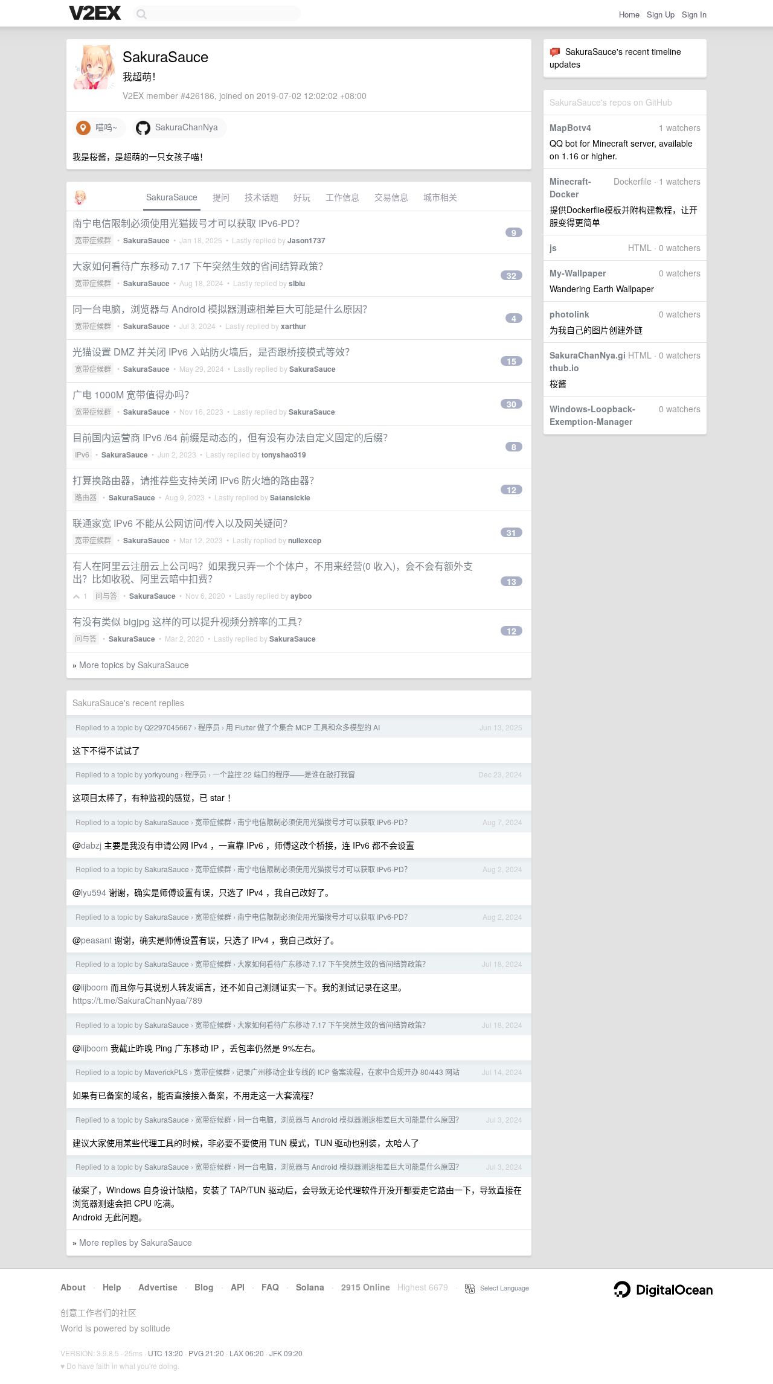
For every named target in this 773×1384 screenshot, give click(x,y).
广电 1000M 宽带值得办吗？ (133, 394)
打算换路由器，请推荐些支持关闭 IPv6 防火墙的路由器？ (195, 480)
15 (511, 361)
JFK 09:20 (286, 1353)
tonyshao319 (283, 454)
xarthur (293, 325)
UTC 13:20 (165, 1353)
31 (511, 532)
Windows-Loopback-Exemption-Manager (592, 415)
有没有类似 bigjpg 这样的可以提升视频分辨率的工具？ (189, 621)
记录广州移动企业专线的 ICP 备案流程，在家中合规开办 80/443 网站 (348, 1072)
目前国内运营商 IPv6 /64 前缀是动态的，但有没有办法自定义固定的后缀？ (232, 437)
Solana (310, 1287)
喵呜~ (104, 127)
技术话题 (261, 197)
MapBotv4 (570, 127)
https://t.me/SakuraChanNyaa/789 (137, 1000)
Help (112, 1287)
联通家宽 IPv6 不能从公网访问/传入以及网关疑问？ (182, 523)
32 (511, 275)
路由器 (86, 497)
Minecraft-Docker (570, 187)
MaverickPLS (166, 1072)
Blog (204, 1287)
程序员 (209, 727)
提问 (221, 197)
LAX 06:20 (246, 1353)
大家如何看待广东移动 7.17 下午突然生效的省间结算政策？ (200, 266)
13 (511, 581)
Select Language (502, 1287)
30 (511, 404)
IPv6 (82, 454)
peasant (96, 940)
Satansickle (290, 497)
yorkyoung (161, 774)
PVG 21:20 (206, 1353)
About (73, 1287)
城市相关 (440, 197)
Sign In (694, 14)
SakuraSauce (171, 197)
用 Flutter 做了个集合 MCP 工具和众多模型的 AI (303, 727)
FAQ (270, 1287)
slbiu (297, 283)
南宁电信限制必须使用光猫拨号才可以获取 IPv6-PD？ (188, 223)
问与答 (106, 595)
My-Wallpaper (578, 273)
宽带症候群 (93, 240)
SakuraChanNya (184, 127)
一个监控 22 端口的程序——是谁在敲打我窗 (284, 774)
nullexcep (304, 540)
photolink (569, 314)
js (553, 247)
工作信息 (342, 197)
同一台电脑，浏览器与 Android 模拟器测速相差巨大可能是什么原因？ (222, 309)
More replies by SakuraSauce (135, 1242)
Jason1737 (306, 240)
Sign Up (661, 14)
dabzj (91, 845)
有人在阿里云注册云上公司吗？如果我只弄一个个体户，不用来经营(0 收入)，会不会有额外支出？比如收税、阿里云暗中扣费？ (272, 572)
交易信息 (391, 197)
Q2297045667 (168, 727)
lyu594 (93, 892)
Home (629, 14)
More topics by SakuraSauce (134, 665)
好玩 (301, 197)
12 (511, 489)
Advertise (158, 1287)
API (238, 1287)
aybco (301, 595)
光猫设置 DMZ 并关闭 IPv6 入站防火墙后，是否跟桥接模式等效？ (213, 352)
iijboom (94, 987)
